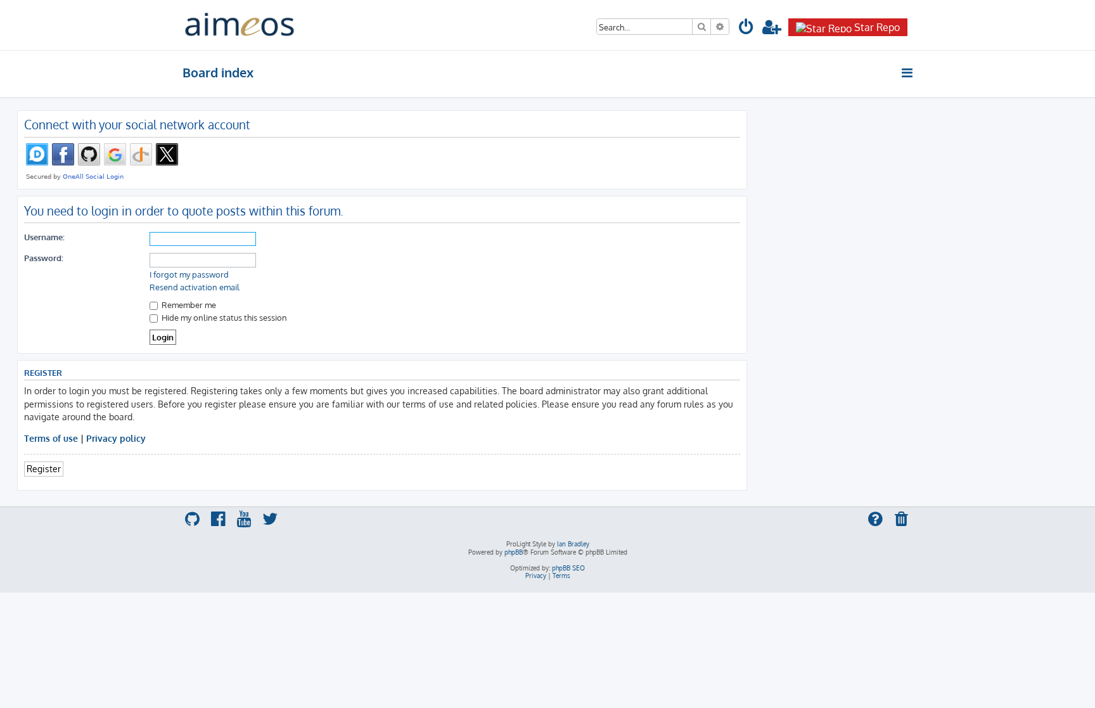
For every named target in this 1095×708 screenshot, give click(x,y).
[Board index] (239, 25)
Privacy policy (116, 438)
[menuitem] (746, 29)
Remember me (188, 304)
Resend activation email (195, 287)
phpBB (513, 552)
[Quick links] (908, 73)
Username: (44, 236)
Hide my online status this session (223, 317)
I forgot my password (189, 274)
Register (44, 468)
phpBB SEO (568, 568)
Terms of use (51, 438)
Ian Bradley (573, 544)
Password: (43, 257)
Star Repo (877, 27)
